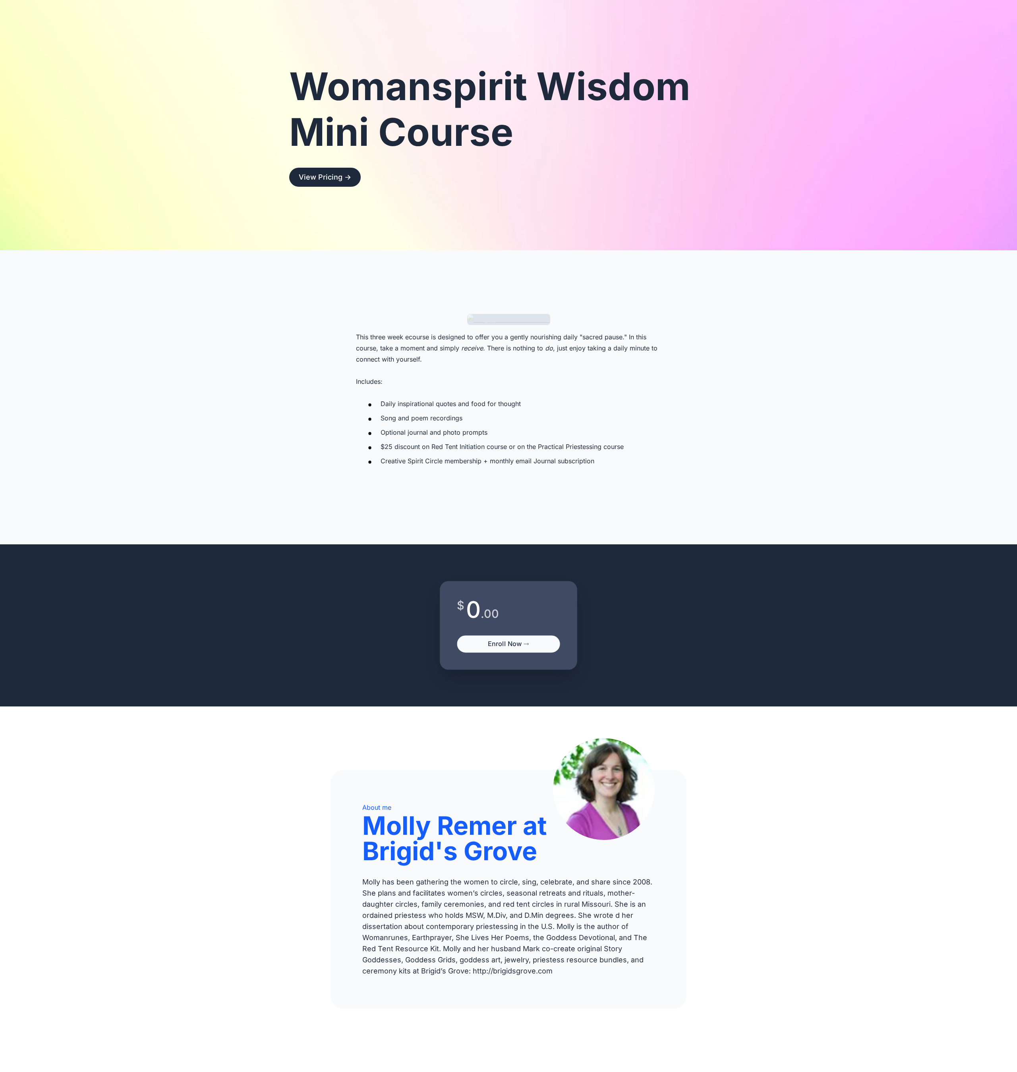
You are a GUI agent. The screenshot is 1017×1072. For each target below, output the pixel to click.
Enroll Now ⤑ (508, 644)
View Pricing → (325, 177)
